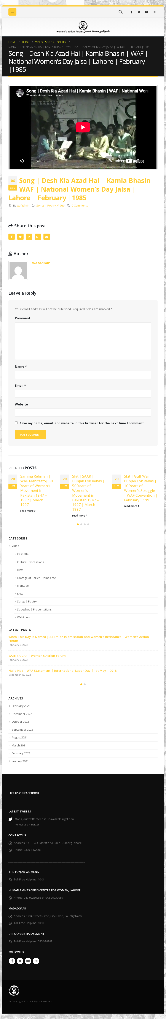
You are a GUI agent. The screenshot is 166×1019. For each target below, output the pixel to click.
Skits (20, 594)
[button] (78, 524)
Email (46, 237)
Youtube (28, 961)
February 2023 (21, 706)
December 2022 (22, 714)
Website (21, 404)
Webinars (23, 617)
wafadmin (23, 205)
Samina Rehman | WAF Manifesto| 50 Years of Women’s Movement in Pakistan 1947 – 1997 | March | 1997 (36, 490)
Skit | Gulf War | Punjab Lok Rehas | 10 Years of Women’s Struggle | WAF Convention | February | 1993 (140, 488)
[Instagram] (154, 12)
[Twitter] (139, 12)
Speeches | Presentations (34, 609)
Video (61, 205)
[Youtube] (146, 12)
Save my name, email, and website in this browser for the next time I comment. (82, 423)
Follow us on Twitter (27, 824)
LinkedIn (29, 237)
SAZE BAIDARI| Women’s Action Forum (37, 656)
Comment (22, 318)
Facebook (11, 237)
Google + (38, 237)
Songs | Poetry (46, 205)
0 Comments (80, 205)
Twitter (20, 237)
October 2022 (20, 721)
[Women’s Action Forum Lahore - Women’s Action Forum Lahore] (83, 27)
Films (20, 570)
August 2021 (19, 737)
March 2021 (19, 745)
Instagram (36, 961)
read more (27, 511)
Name (21, 366)
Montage (23, 586)
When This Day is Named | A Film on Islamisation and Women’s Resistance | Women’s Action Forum (78, 639)
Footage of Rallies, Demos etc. (36, 578)
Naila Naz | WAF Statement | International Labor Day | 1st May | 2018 (62, 671)
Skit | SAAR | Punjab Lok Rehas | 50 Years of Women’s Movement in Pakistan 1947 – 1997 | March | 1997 (88, 493)
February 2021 (21, 753)
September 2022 (22, 730)
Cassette (23, 554)
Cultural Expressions (30, 562)
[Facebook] (131, 12)
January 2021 (20, 761)
